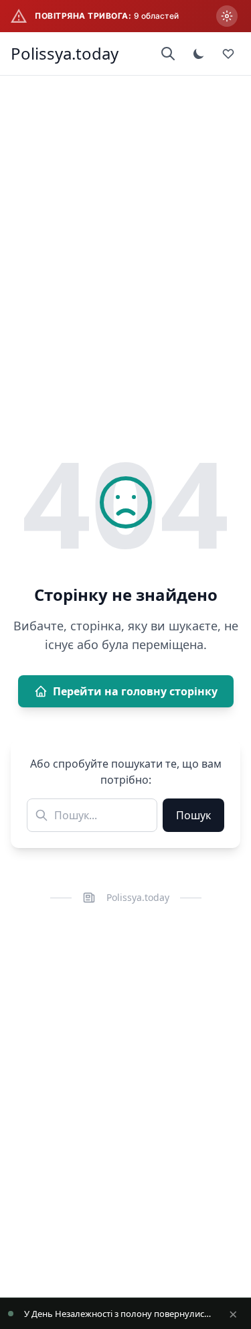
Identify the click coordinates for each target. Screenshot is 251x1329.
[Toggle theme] (199, 54)
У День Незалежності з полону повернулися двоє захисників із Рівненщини (118, 1314)
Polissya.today (64, 53)
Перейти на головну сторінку (135, 691)
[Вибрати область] (227, 16)
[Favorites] (228, 54)
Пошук (193, 815)
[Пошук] (168, 53)
